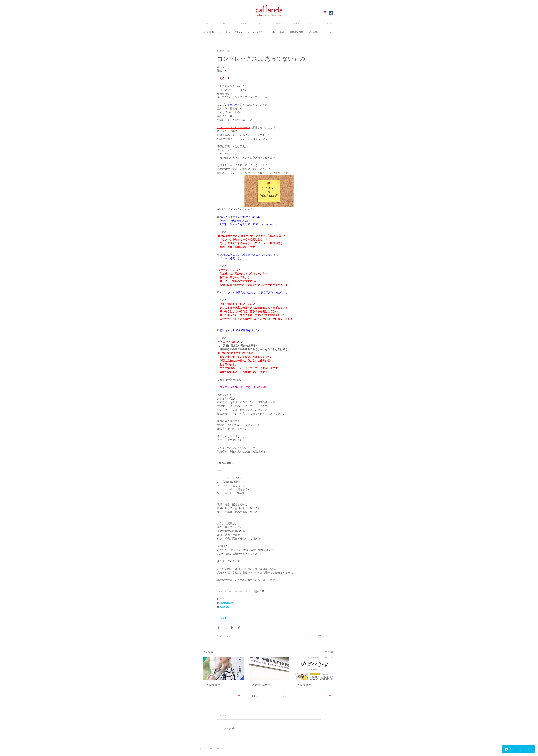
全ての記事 (208, 32)
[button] (331, 32)
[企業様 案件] (223, 668)
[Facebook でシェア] (218, 627)
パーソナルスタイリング (230, 32)
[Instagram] (325, 13)
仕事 (272, 32)
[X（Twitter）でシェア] (225, 627)
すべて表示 (330, 652)
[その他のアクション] (319, 51)
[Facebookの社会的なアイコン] (331, 13)
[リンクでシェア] (239, 627)
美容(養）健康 (296, 32)
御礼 (282, 32)
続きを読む (314, 32)
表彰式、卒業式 (261, 685)
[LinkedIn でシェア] (232, 627)
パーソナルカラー (256, 32)
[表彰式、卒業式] (269, 668)
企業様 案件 (213, 685)
